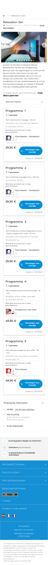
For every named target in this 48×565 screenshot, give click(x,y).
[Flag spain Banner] (2, 516)
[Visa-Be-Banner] (9, 495)
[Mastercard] (16, 495)
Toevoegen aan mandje (32, 150)
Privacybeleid (23, 526)
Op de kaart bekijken (24, 409)
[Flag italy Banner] (7, 516)
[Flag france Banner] (13, 516)
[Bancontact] (3, 495)
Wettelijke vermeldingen (24, 533)
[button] (3, 45)
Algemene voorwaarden (23, 530)
